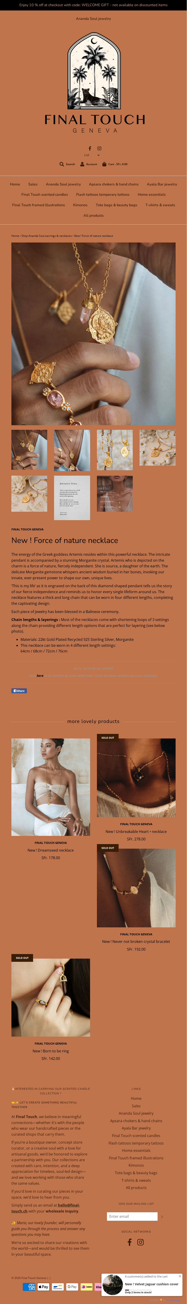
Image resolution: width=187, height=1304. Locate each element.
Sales (33, 184)
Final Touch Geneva (51, 843)
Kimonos (80, 205)
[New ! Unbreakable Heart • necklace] (136, 777)
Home (15, 184)
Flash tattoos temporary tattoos (103, 194)
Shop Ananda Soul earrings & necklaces (46, 236)
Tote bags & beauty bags (116, 205)
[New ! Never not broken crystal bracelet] (136, 888)
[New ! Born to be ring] (50, 998)
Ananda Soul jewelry (93, 18)
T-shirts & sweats (160, 205)
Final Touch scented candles (44, 194)
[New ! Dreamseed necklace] (50, 787)
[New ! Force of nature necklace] (29, 450)
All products (93, 215)
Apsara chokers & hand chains (114, 184)
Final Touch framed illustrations (38, 205)
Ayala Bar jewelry (162, 184)
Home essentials (152, 194)
